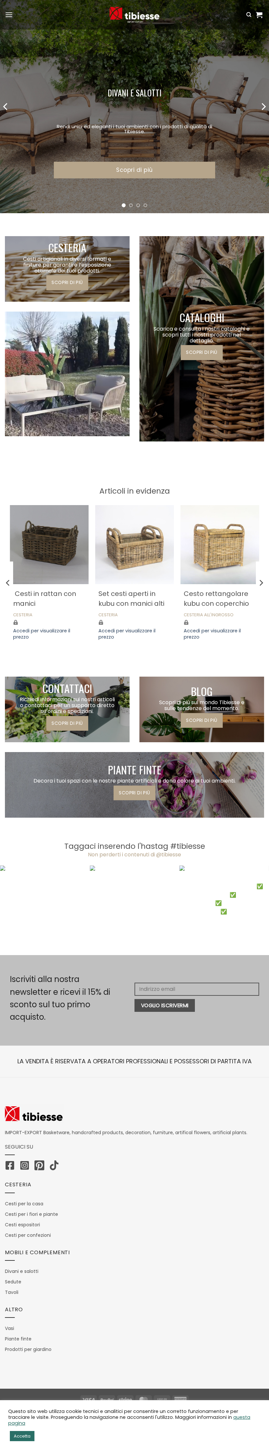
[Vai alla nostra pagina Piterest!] (41, 1166)
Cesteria (22, 615)
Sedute (13, 1281)
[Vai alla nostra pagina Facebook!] (11, 1166)
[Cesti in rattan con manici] (49, 544)
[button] (260, 15)
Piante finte (18, 1339)
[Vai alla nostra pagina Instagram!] (26, 1166)
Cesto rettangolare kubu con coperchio (216, 598)
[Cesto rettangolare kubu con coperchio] (219, 544)
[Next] (263, 106)
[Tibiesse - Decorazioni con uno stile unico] (134, 15)
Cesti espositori (22, 1224)
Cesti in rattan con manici (44, 598)
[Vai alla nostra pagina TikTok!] (55, 1166)
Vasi (9, 1328)
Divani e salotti (21, 1271)
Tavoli (11, 1292)
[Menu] (9, 15)
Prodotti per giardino (28, 1349)
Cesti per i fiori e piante (31, 1214)
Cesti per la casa (24, 1203)
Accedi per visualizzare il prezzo (41, 634)
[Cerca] (248, 15)
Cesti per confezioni (28, 1235)
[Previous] (6, 106)
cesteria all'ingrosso (209, 615)
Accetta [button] (22, 1436)
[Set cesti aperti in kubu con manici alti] (134, 544)
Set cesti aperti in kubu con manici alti (131, 598)
